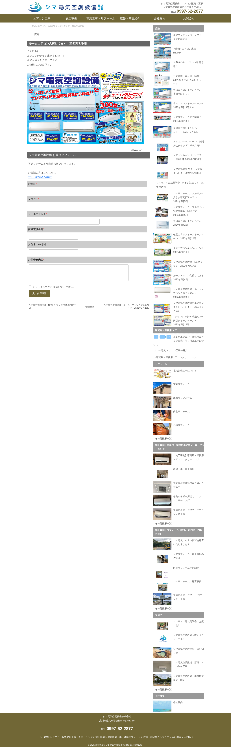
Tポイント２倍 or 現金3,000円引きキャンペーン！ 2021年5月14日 (188, 320)
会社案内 (159, 18)
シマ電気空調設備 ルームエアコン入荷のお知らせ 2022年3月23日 (188, 293)
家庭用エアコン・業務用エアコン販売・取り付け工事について (178, 340)
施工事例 (71, 18)
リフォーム (161, 364)
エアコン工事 (42, 18)
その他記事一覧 (163, 438)
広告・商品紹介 (130, 18)
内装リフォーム (181, 411)
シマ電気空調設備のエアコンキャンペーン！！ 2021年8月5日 (188, 307)
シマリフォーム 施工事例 (187, 581)
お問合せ (189, 18)
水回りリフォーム (182, 397)
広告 (40, 26)
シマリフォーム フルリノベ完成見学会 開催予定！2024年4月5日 (188, 211)
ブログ (158, 615)
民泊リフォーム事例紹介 (186, 567)
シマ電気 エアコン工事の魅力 (172, 350)
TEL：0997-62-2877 (40, 177)
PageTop (89, 306)
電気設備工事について (185, 370)
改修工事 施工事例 (183, 469)
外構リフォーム (181, 425)
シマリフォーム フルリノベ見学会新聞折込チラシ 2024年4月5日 (188, 197)
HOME (34, 26)
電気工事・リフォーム (100, 18)
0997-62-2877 (190, 11)
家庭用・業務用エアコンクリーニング (176, 357)
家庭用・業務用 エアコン (168, 330)
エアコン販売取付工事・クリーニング (72, 737)
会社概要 (160, 696)
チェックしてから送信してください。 (53, 287)
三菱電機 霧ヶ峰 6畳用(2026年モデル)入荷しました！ (187, 80)
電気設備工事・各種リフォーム (124, 737)
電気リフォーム (181, 384)
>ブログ (164, 737)
